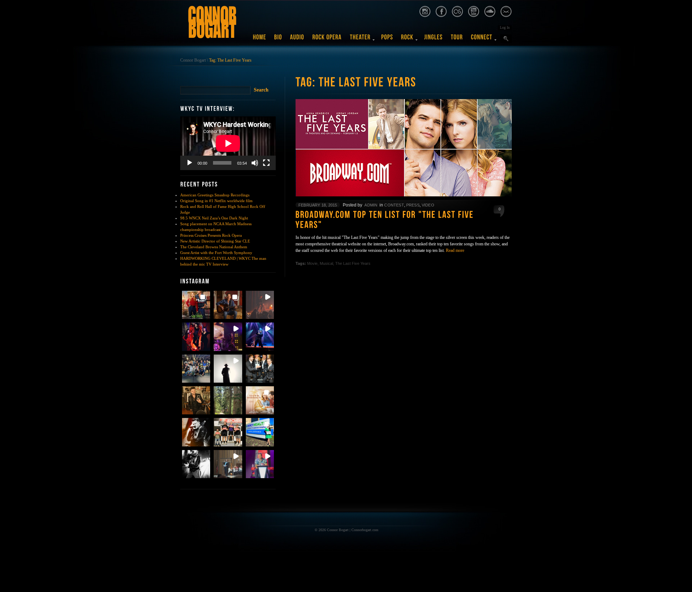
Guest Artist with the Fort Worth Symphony (216, 252)
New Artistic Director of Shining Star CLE (215, 241)
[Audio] (297, 39)
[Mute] (254, 162)
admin (370, 205)
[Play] (189, 162)
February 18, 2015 (317, 205)
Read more (455, 250)
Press (413, 205)
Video (428, 205)
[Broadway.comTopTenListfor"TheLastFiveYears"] (404, 220)
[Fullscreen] (266, 162)
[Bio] (278, 39)
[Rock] (407, 39)
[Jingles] (433, 39)
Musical (326, 263)
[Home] (259, 39)
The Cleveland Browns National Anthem (213, 247)
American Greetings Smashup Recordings (214, 195)
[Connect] (482, 39)
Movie (312, 263)
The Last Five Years (353, 263)
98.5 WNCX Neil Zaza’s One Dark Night (214, 218)
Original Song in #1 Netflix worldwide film (216, 201)
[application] (228, 143)
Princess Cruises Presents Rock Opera (211, 235)
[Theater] (360, 39)
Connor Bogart (193, 60)
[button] (196, 305)
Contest (394, 205)
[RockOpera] (327, 39)
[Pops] (387, 39)
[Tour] (457, 39)
